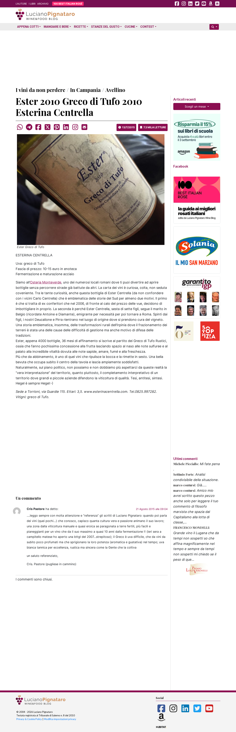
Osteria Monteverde (45, 282)
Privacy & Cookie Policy (29, 719)
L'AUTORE (21, 3)
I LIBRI (32, 3)
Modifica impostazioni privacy (60, 719)
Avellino (115, 89)
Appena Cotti (28, 26)
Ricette (80, 26)
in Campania (85, 89)
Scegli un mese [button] (196, 106)
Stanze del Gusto (105, 26)
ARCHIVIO (42, 3)
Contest (147, 26)
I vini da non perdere (40, 89)
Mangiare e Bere (56, 26)
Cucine (130, 26)
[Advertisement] (118, 58)
